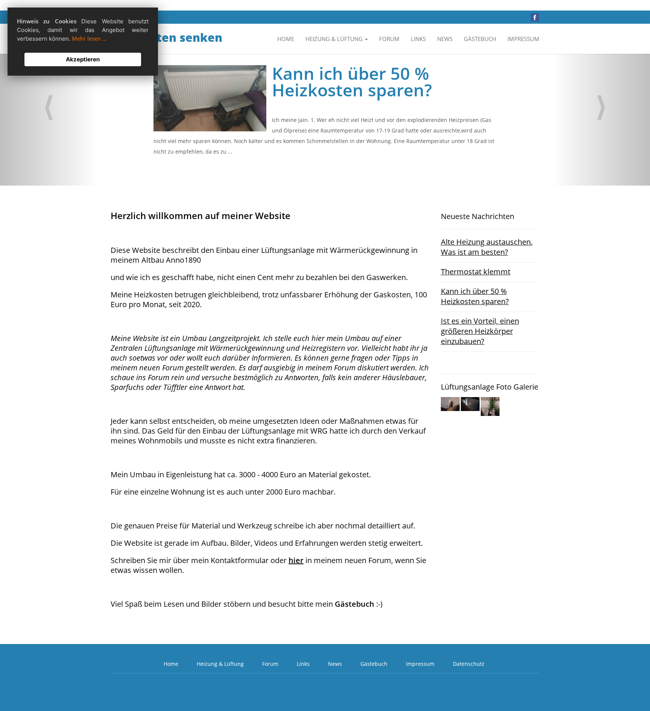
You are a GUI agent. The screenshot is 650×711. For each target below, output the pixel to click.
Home (285, 39)
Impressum (523, 39)
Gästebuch (480, 39)
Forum (389, 39)
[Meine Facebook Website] (535, 17)
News (445, 39)
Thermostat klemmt (475, 271)
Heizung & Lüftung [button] (334, 39)
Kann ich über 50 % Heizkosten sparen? (475, 296)
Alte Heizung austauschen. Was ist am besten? (487, 247)
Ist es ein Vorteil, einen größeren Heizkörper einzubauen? (480, 331)
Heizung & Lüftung (220, 663)
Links (418, 39)
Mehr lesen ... (89, 38)
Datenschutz (468, 663)
